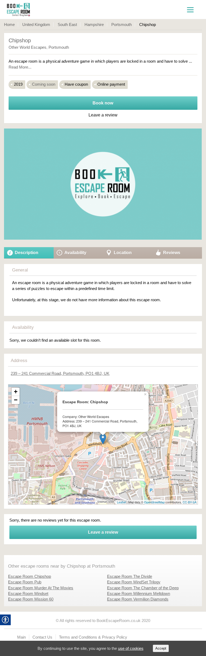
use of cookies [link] (131, 648)
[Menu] (190, 9)
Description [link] (26, 252)
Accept (160, 648)
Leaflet (121, 502)
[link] (31, 9)
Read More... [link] (20, 67)
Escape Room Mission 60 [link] (30, 599)
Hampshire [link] (94, 24)
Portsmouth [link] (121, 24)
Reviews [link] (171, 252)
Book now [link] (103, 103)
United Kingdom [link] (36, 24)
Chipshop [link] (20, 40)
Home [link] (9, 24)
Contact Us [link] (42, 637)
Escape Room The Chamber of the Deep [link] (143, 588)
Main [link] (21, 637)
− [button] (15, 400)
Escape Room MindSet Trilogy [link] (133, 582)
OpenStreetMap (154, 502)
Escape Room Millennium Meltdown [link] (138, 593)
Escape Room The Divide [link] (129, 576)
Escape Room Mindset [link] (28, 593)
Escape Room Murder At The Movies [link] (40, 588)
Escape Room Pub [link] (24, 582)
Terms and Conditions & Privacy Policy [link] (93, 637)
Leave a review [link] (103, 532)
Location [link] (123, 252)
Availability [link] (75, 252)
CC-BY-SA (189, 502)
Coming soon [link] (43, 84)
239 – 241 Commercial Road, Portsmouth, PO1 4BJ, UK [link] (60, 373)
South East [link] (67, 24)
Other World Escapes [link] (27, 47)
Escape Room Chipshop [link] (29, 576)
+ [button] (15, 391)
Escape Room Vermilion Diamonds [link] (137, 599)
